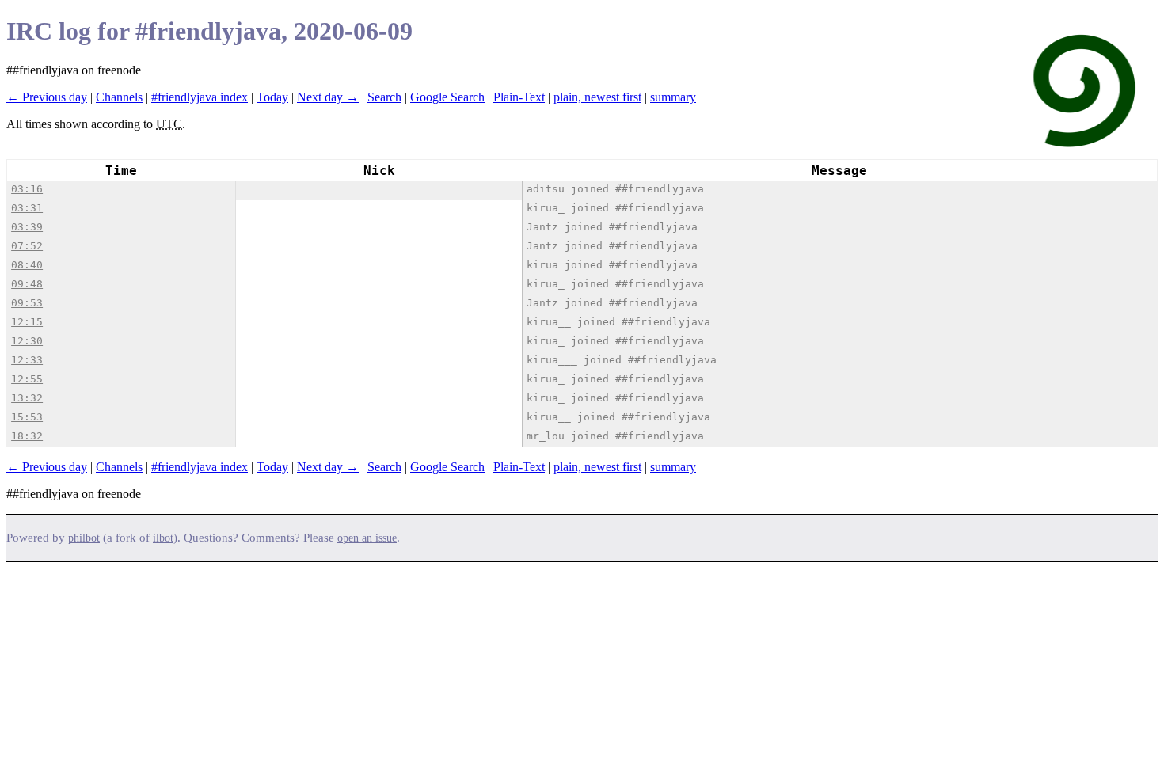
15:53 (27, 417)
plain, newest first (597, 97)
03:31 (27, 208)
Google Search (447, 97)
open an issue (367, 538)
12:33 (27, 360)
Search (384, 97)
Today (272, 97)
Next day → (328, 97)
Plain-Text (519, 97)
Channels (119, 97)
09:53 (27, 303)
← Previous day (46, 97)
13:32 (27, 398)
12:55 (27, 379)
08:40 (27, 265)
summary (673, 97)
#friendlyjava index (199, 97)
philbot (84, 538)
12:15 (27, 322)
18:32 (27, 436)
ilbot (163, 538)
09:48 (27, 284)
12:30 (27, 341)
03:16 (27, 189)
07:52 (27, 246)
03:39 (27, 227)
